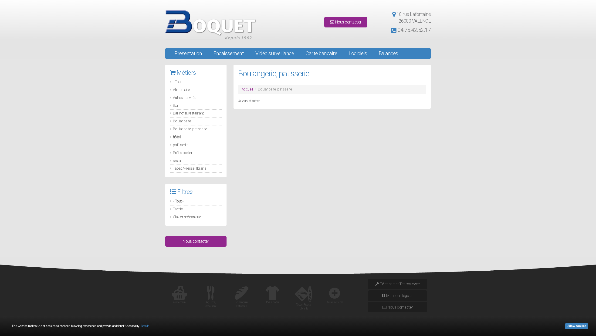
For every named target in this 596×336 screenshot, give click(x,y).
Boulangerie (182, 121)
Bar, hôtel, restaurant (188, 113)
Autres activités (184, 97)
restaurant (180, 160)
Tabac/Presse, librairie (190, 168)
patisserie (180, 145)
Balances (388, 53)
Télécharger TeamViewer (399, 284)
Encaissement (228, 53)
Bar (175, 105)
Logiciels (358, 53)
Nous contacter (348, 22)
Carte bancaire (321, 53)
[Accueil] (207, 25)
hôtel (177, 137)
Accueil (247, 89)
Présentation (188, 53)
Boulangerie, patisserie (190, 129)
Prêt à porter (182, 153)
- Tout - (178, 82)
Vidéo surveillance (274, 53)
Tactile (178, 209)
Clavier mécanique (187, 217)
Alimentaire (181, 89)
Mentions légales (399, 295)
